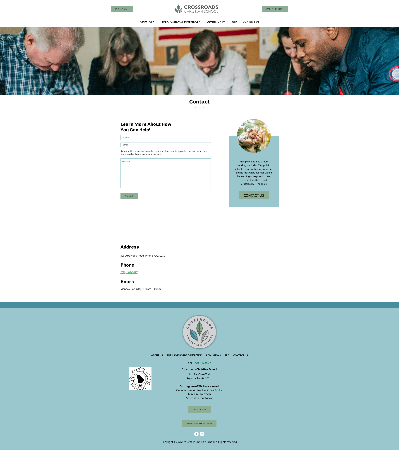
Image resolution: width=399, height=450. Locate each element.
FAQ (234, 21)
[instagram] (202, 434)
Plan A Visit (122, 8)
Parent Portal (275, 8)
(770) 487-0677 (129, 272)
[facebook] (196, 434)
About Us (146, 21)
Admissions (215, 21)
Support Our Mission (199, 423)
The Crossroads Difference (180, 21)
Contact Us (251, 21)
